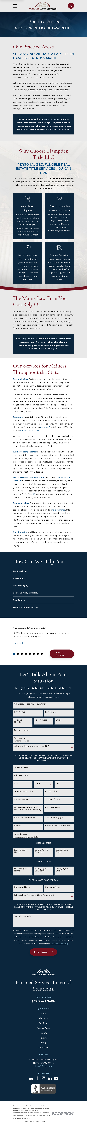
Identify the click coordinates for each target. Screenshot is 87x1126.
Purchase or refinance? (25, 817)
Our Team (43, 1023)
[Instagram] (43, 1078)
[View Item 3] (22, 654)
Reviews (43, 1038)
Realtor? (18, 825)
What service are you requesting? (30, 704)
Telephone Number (19, 721)
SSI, (34, 494)
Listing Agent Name (20, 851)
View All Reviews (60, 654)
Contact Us (43, 1047)
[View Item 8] (42, 654)
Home (43, 1013)
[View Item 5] (30, 654)
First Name (19, 712)
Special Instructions (23, 916)
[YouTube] (56, 1078)
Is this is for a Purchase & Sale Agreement (34, 895)
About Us (43, 1018)
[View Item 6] (34, 654)
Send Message (41, 952)
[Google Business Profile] (31, 1078)
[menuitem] (16, 1121)
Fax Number (41, 720)
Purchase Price (52, 807)
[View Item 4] (26, 654)
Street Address (21, 738)
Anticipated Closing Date (26, 837)
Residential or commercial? (58, 825)
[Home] (42, 6)
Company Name (22, 887)
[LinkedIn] (50, 1078)
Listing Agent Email (62, 851)
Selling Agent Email (62, 869)
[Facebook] (37, 1078)
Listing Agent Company (41, 851)
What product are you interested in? (31, 746)
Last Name (50, 712)
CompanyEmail (52, 887)
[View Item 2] (18, 654)
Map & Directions (43, 1066)
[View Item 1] (14, 654)
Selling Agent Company (41, 869)
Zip (57, 783)
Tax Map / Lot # (52, 799)
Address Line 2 (21, 775)
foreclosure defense (29, 430)
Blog (43, 1043)
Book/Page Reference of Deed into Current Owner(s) (27, 808)
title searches (58, 510)
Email (58, 720)
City (16, 783)
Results (43, 1033)
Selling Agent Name (20, 869)
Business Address (22, 730)
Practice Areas (43, 1028)
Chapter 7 (45, 427)
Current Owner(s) (22, 799)
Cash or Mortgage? (54, 817)
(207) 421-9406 (28, 339)
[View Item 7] (38, 654)
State (37, 783)
